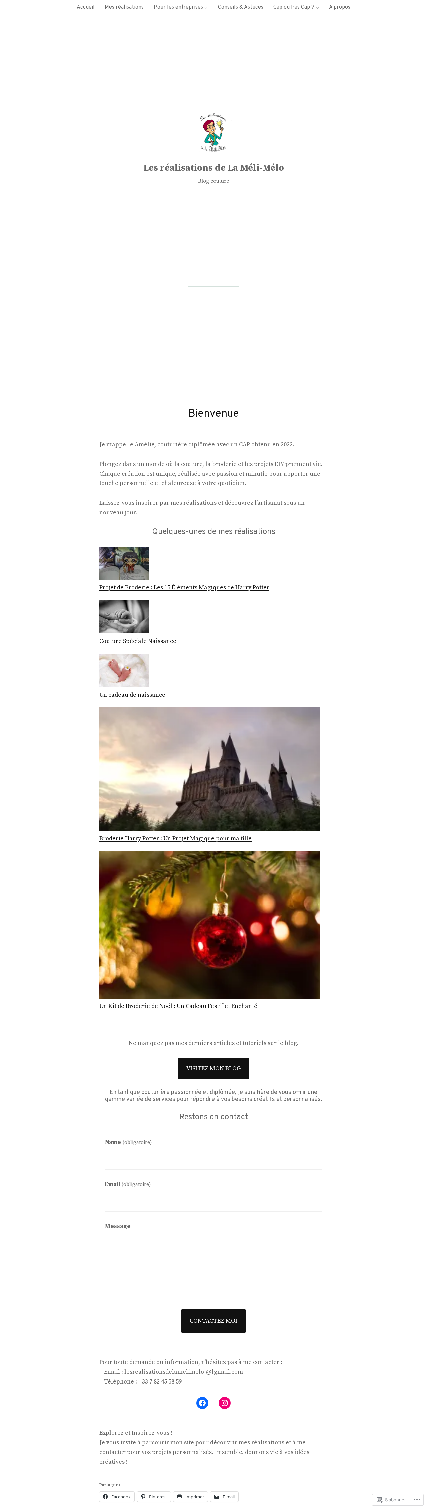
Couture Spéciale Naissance (137, 641)
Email (128, 1184)
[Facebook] (202, 1403)
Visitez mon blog (213, 1068)
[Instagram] (225, 1403)
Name (128, 1142)
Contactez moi (213, 1321)
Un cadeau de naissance (132, 695)
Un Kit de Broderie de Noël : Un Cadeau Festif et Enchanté (178, 1006)
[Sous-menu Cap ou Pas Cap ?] (317, 7)
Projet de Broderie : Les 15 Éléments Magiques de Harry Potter (184, 587)
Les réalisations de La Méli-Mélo (213, 168)
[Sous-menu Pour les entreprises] (206, 7)
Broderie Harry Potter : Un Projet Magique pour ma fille (175, 838)
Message (118, 1226)
